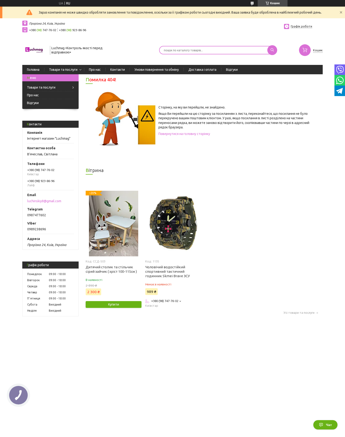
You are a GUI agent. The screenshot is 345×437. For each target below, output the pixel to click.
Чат (329, 425)
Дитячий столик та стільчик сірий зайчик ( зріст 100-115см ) (111, 269)
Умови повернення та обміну (156, 69)
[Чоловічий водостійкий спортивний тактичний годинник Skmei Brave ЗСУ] (173, 223)
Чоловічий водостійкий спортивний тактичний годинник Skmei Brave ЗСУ (167, 271)
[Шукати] (272, 50)
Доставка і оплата (202, 69)
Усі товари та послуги (299, 312)
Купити (113, 304)
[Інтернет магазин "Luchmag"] (34, 49)
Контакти (117, 69)
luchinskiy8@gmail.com (44, 201)
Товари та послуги (63, 69)
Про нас (95, 69)
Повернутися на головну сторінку (184, 134)
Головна (33, 69)
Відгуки (232, 69)
